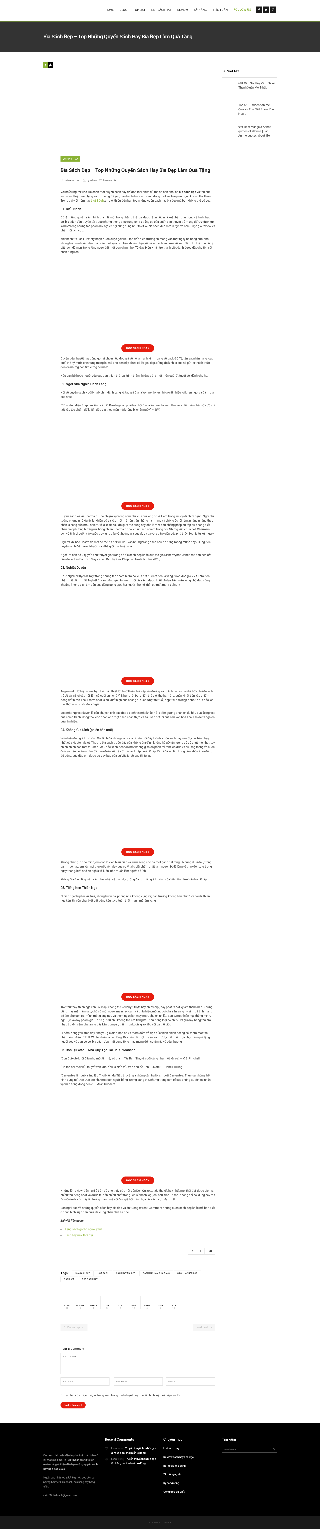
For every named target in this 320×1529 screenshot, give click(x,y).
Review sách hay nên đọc (178, 1456)
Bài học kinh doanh (174, 1465)
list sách (103, 1273)
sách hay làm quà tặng (156, 1273)
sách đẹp (69, 1279)
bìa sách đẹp (83, 1273)
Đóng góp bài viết (174, 1491)
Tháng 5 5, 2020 (72, 180)
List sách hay (171, 1448)
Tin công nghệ (171, 1474)
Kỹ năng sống (171, 1482)
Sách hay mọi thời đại (79, 1235)
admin (93, 180)
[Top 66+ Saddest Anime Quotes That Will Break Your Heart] (228, 110)
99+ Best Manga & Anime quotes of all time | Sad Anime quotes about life (254, 131)
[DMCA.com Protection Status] (130, 1491)
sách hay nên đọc (187, 1273)
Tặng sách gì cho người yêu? (83, 1229)
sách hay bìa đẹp (125, 1273)
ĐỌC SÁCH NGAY (137, 348)
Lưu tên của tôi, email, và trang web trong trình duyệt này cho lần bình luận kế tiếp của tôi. (122, 1395)
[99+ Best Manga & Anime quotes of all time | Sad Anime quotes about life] (228, 132)
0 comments (109, 180)
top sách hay (90, 1279)
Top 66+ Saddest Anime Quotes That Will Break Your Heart (256, 109)
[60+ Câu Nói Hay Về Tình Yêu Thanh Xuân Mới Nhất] (228, 88)
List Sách (97, 200)
